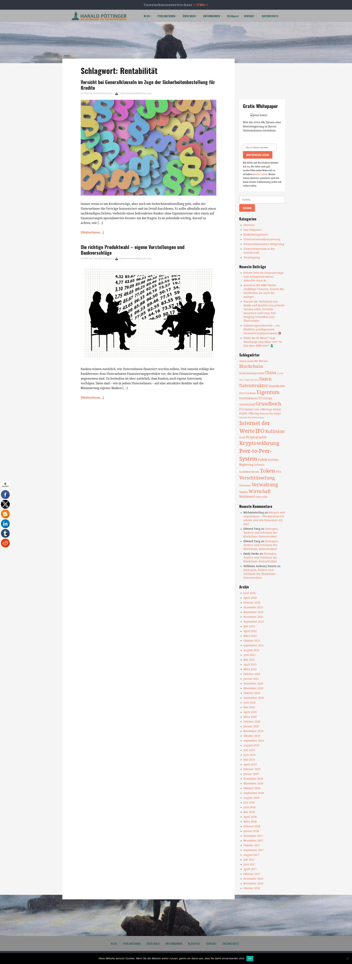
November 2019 (253, 731)
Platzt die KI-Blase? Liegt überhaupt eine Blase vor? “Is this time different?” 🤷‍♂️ (262, 342)
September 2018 (253, 793)
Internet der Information (251, 417)
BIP (256, 361)
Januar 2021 (251, 678)
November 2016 (253, 883)
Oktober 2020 (251, 693)
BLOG (147, 16)
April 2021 (250, 664)
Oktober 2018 (251, 788)
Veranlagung (251, 257)
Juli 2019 (249, 750)
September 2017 (253, 850)
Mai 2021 (249, 659)
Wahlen (243, 492)
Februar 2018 (251, 826)
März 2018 (250, 821)
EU (260, 398)
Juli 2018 (249, 802)
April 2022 (250, 631)
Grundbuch (268, 403)
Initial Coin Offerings (258, 409)
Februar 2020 (251, 721)
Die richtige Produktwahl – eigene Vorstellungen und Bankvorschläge (132, 249)
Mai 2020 (249, 707)
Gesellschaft (247, 404)
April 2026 (250, 597)
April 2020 (250, 712)
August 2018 (251, 797)
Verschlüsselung (257, 477)
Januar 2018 (251, 831)
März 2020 (250, 716)
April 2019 (250, 764)
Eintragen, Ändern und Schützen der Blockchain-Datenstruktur (260, 532)
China (270, 372)
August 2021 (251, 650)
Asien (243, 361)
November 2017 (253, 840)
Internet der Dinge (270, 413)
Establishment (248, 398)
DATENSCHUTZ (270, 16)
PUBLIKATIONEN (166, 16)
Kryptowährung (259, 443)
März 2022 (250, 635)
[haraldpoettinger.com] (99, 16)
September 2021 (253, 645)
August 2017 (251, 854)
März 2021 (250, 669)
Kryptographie (256, 437)
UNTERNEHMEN (211, 16)
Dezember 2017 (253, 835)
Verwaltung (265, 484)
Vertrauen (245, 485)
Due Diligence (252, 229)
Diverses (248, 225)
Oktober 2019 (251, 735)
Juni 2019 (249, 754)
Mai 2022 (249, 626)
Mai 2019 (249, 759)
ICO (241, 409)
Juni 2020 (249, 702)
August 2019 (251, 745)
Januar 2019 (251, 773)
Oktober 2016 (251, 888)
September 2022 (253, 621)
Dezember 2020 (253, 683)
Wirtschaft (260, 491)
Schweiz (259, 464)
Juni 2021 (249, 654)
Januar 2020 (251, 726)
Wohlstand (247, 496)
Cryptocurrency (251, 380)
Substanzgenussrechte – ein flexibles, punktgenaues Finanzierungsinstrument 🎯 (262, 329)
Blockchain (251, 366)
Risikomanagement (255, 234)
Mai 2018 (249, 812)
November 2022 (253, 616)
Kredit (242, 437)
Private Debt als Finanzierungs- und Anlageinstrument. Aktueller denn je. (264, 276)
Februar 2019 (251, 769)
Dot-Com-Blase (247, 393)
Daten (265, 379)
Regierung (246, 464)
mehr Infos (260, 174)
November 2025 (253, 612)
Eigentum (268, 392)
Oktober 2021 (251, 640)
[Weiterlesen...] (92, 232)
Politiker (273, 459)
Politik (262, 459)
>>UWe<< (200, 5)
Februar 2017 (251, 873)
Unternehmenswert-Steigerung (263, 244)
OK (250, 958)
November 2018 (253, 783)
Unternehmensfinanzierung (135, 93)
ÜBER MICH (189, 16)
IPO (260, 431)
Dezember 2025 (253, 607)
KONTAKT (249, 16)
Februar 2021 (251, 674)
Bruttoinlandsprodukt (251, 373)
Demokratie (277, 386)
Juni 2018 (249, 807)
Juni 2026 (249, 593)
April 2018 (250, 816)
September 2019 (253, 740)
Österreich (261, 496)
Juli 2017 (249, 859)
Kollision (275, 431)
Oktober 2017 (251, 845)
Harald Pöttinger (103, 93)
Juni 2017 (249, 864)
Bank (250, 361)
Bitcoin (263, 361)
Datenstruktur (253, 385)
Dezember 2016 (253, 878)
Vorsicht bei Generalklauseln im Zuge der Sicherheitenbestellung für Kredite (148, 84)
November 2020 (253, 688)
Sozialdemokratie (249, 471)
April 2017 (250, 869)
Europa (267, 398)
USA (278, 471)
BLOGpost (233, 16)
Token (267, 471)
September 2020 (253, 697)
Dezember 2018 (253, 778)
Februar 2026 (251, 602)
